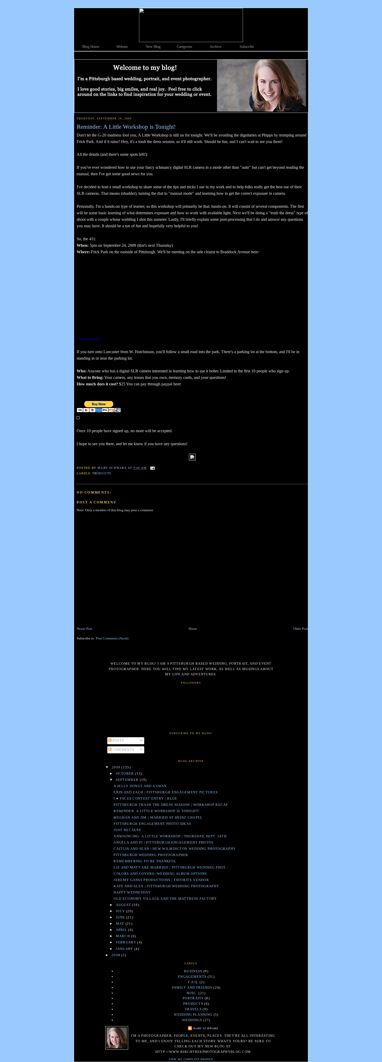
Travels (193, 1009)
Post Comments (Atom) (112, 638)
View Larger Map (89, 339)
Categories (184, 47)
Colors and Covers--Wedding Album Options (160, 874)
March (123, 936)
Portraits (193, 998)
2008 (117, 955)
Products (102, 473)
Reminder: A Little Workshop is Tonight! (157, 811)
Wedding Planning (193, 1014)
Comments (123, 750)
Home (193, 629)
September (128, 780)
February (126, 942)
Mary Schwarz (205, 1028)
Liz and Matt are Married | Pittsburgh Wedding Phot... (171, 867)
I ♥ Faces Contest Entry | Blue (145, 798)
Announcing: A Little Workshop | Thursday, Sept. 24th (170, 836)
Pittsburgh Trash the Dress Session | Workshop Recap (171, 805)
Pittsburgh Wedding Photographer (151, 855)
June (121, 917)
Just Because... (129, 830)
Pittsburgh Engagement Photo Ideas (152, 824)
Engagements (192, 977)
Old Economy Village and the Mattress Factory (165, 899)
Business (193, 971)
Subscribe (247, 47)
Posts (117, 740)
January (125, 949)
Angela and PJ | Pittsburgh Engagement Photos (163, 842)
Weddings (192, 1020)
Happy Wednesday (132, 892)
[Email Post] (152, 468)
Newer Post (84, 629)
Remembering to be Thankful (145, 861)
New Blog (153, 47)
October (125, 773)
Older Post (300, 629)
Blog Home (90, 47)
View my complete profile (191, 1059)
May (121, 923)
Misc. (192, 993)
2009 (117, 767)
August (124, 905)
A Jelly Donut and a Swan (140, 786)
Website (122, 47)
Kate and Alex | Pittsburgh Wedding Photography (166, 886)
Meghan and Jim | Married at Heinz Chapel (158, 817)
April (122, 930)
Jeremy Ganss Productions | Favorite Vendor (161, 880)
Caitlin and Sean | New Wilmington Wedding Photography (175, 849)
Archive (215, 47)
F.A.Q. (193, 982)
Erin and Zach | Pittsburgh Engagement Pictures (166, 792)
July (121, 911)
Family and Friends (192, 987)
